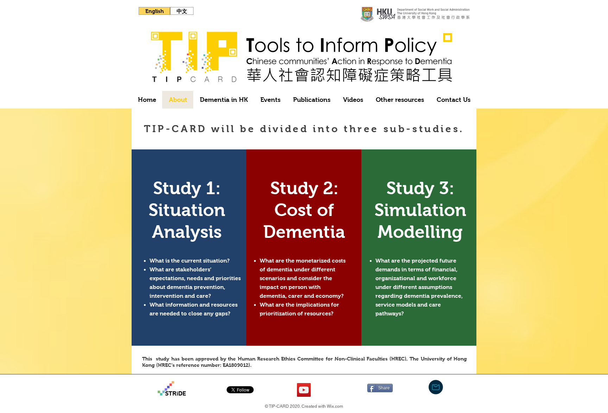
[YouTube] (304, 390)
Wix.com (335, 406)
